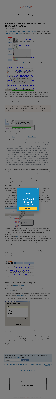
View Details (28, 208)
